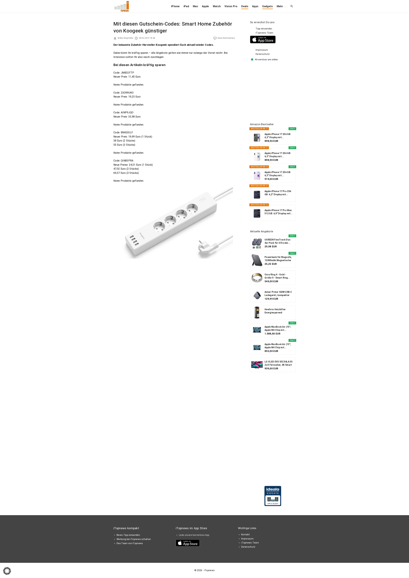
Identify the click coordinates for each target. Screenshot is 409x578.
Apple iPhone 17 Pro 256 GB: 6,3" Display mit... (278, 193)
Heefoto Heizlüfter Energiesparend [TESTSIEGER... (275, 311)
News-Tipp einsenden (128, 535)
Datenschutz (263, 54)
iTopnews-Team (264, 32)
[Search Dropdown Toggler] (292, 6)
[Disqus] (174, 300)
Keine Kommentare (226, 38)
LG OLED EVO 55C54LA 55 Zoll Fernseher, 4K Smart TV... (279, 363)
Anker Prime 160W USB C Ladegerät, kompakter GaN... (278, 294)
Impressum (262, 50)
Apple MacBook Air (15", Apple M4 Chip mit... (278, 328)
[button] (7, 571)
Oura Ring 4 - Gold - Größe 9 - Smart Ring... (277, 276)
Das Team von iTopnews (130, 543)
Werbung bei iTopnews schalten (134, 539)
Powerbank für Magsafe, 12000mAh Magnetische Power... (278, 259)
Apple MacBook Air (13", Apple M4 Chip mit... (278, 346)
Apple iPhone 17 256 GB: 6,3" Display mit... (278, 136)
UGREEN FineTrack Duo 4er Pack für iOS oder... (277, 241)
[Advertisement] (274, 92)
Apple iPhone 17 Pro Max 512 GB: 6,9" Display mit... (279, 212)
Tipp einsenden (264, 28)
